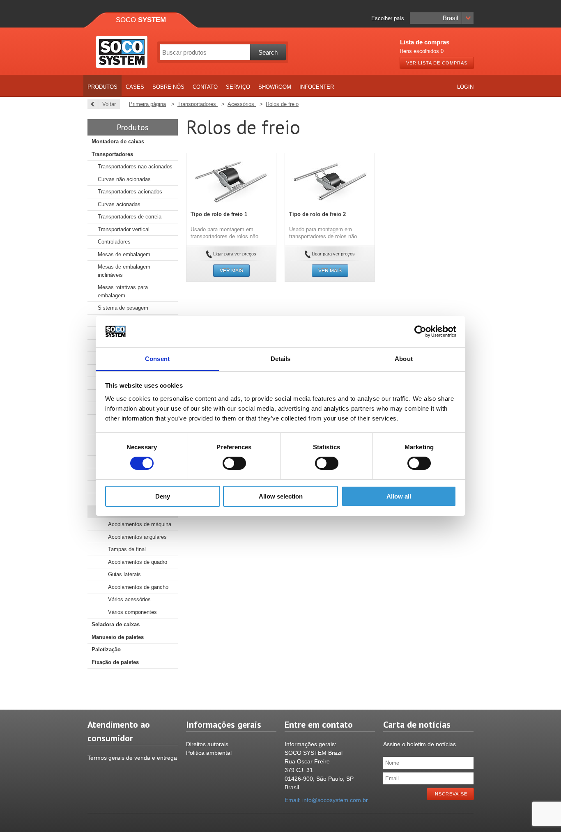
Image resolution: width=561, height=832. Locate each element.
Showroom (274, 87)
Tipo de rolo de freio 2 (317, 214)
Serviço (238, 87)
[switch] (234, 463)
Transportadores (112, 154)
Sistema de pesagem (123, 308)
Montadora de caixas (118, 141)
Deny (162, 496)
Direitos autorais (207, 744)
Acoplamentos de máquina (139, 524)
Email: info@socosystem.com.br (326, 800)
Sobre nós (168, 87)
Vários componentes (132, 612)
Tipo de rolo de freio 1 (219, 214)
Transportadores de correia (129, 217)
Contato (205, 87)
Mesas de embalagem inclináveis (124, 271)
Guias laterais (124, 574)
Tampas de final (127, 549)
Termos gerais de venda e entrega (132, 757)
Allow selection (281, 496)
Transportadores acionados (130, 191)
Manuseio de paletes (118, 637)
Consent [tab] (157, 358)
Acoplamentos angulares (137, 537)
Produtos (102, 87)
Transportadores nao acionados (135, 166)
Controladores (114, 242)
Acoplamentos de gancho (138, 587)
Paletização (106, 649)
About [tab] (404, 358)
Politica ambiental (209, 752)
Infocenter (316, 87)
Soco (141, 20)
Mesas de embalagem (124, 254)
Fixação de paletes (115, 662)
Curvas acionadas (119, 204)
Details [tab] (281, 358)
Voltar (109, 104)
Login (465, 87)
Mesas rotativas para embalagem (123, 291)
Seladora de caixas (116, 624)
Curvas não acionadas (124, 179)
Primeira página (147, 104)
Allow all (398, 496)
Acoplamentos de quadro (137, 562)
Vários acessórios (129, 599)
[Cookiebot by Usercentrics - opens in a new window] (420, 331)
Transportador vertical (123, 229)
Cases (135, 87)
